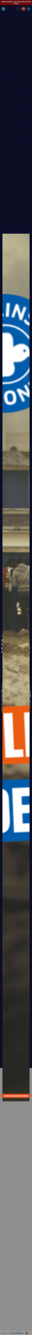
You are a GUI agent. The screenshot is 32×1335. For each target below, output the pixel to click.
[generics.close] (27, 269)
